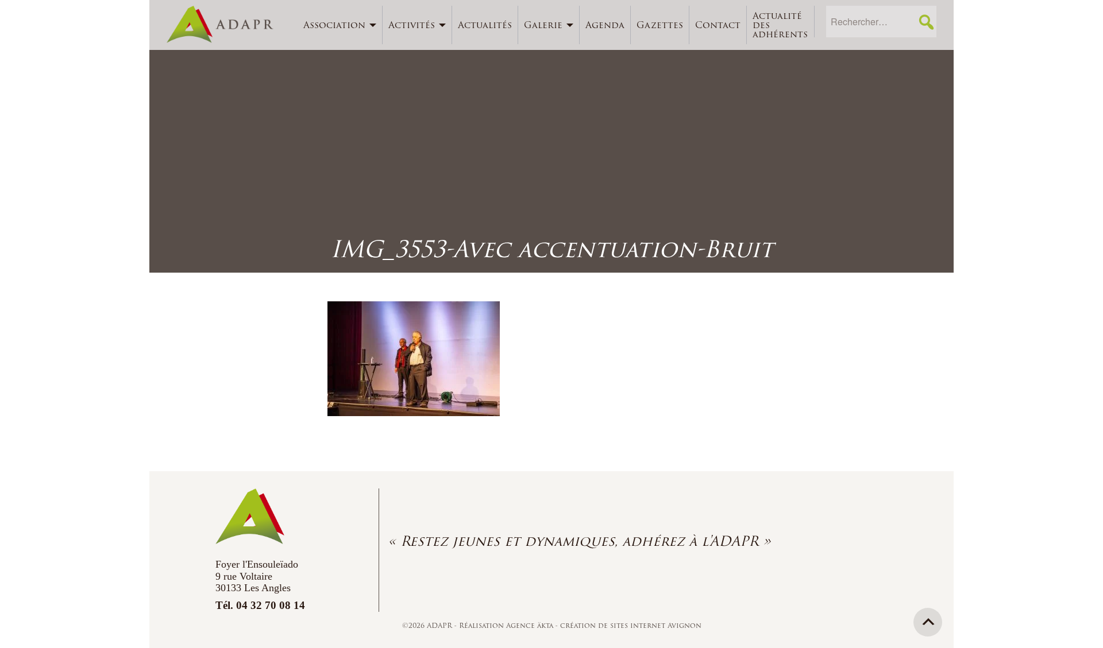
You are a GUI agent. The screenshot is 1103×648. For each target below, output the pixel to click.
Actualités (485, 25)
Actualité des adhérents (780, 25)
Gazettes (660, 25)
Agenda (604, 25)
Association (334, 25)
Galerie (543, 25)
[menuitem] (340, 25)
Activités (411, 25)
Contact (718, 25)
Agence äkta (531, 625)
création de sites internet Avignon (630, 625)
